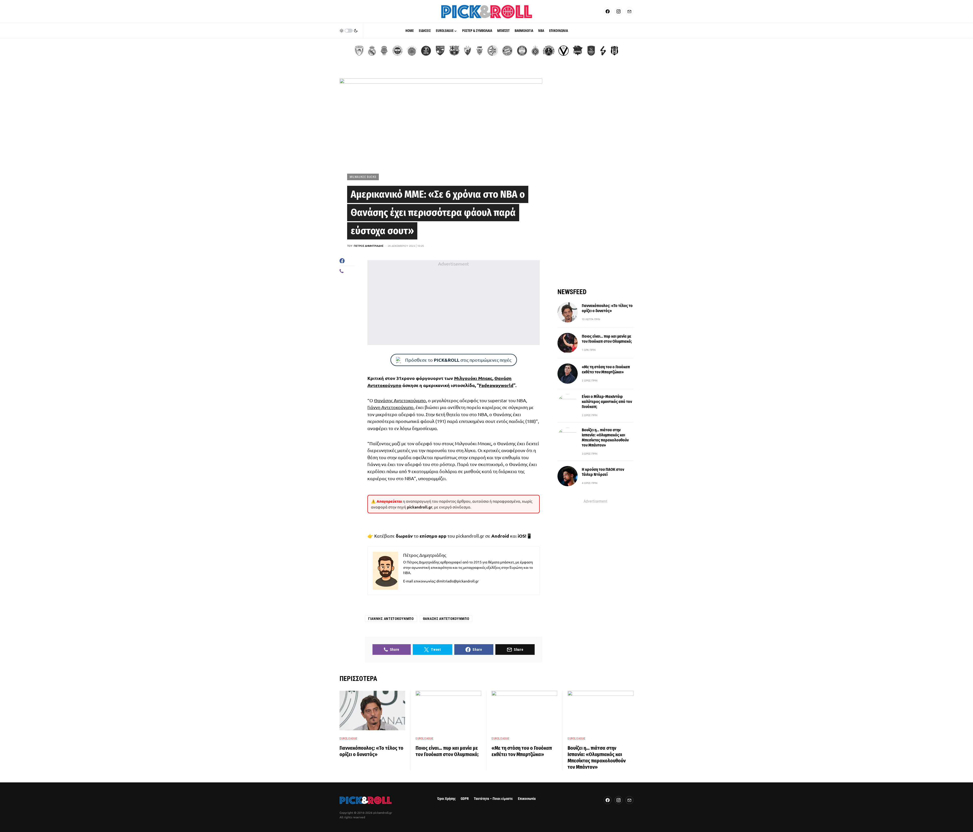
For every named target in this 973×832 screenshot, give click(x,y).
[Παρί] (548, 51)
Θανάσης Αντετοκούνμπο (400, 400)
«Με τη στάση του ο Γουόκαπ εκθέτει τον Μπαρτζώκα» (606, 369)
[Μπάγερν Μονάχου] (507, 51)
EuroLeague (349, 738)
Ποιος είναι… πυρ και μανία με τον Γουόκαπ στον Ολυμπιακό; (607, 339)
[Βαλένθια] (384, 51)
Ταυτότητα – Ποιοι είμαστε (493, 799)
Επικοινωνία (527, 799)
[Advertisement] (453, 302)
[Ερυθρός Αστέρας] (467, 51)
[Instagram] (618, 11)
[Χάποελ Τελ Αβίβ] (426, 51)
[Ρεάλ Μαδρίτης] (372, 51)
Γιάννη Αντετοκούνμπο (390, 407)
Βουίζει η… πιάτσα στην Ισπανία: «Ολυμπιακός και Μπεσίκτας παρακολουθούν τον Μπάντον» (605, 438)
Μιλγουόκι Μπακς (473, 378)
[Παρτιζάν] (535, 51)
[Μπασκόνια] (578, 51)
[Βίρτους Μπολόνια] (563, 51)
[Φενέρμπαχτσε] (397, 51)
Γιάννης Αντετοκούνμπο (391, 619)
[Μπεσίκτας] (614, 51)
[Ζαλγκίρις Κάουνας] (440, 51)
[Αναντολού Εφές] (591, 51)
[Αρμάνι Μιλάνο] (522, 51)
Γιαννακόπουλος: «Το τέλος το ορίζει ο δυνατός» (607, 308)
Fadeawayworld (496, 385)
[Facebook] (608, 11)
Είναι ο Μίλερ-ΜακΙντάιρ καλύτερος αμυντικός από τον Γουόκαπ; (607, 401)
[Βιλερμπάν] (603, 51)
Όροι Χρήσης (446, 799)
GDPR (465, 799)
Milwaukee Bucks (363, 177)
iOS (521, 536)
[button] (349, 31)
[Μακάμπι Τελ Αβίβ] (493, 51)
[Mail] (629, 11)
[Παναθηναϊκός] (412, 51)
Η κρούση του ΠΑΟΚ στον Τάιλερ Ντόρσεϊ (603, 472)
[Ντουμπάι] (479, 51)
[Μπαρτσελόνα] (454, 51)
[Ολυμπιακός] (359, 51)
